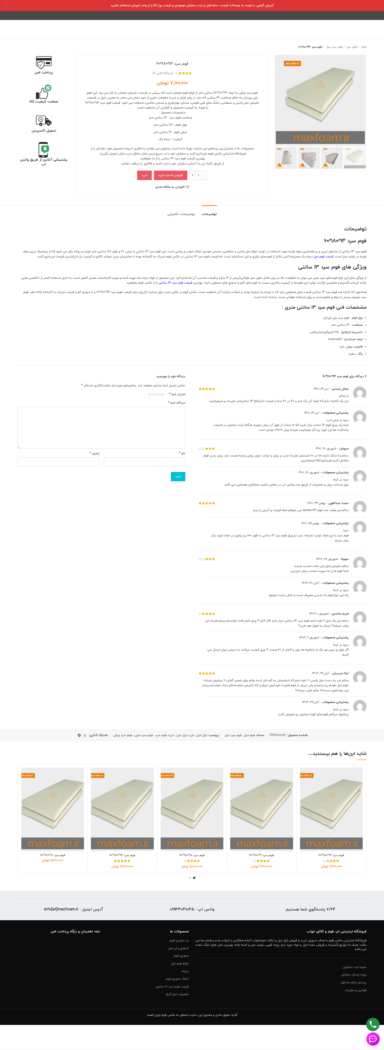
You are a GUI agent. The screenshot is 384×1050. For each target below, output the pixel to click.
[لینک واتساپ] (85, 735)
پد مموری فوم (179, 940)
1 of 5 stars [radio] (162, 394)
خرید (144, 175)
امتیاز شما (177, 394)
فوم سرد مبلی (143, 735)
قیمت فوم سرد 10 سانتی (172, 987)
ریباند (185, 971)
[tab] (209, 212)
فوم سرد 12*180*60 (331, 855)
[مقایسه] (303, 775)
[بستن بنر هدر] (5, 5)
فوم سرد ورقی (122, 735)
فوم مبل (351, 47)
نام (182, 453)
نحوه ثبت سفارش (354, 967)
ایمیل (94, 453)
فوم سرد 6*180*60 (261, 855)
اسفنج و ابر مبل (178, 948)
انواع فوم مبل (180, 963)
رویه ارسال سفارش (353, 975)
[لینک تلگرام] (79, 735)
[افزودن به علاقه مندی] (303, 795)
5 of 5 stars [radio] (149, 394)
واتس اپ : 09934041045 (192, 909)
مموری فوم (181, 956)
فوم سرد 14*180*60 (122, 855)
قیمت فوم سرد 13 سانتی (175, 283)
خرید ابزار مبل (185, 735)
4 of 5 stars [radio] (152, 394)
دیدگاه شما (176, 403)
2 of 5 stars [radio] (159, 394)
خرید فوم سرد (164, 735)
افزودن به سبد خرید (170, 175)
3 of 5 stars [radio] (156, 394)
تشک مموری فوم (177, 979)
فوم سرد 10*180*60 (192, 855)
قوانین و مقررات (355, 990)
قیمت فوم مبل (323, 257)
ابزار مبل (202, 735)
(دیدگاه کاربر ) (163, 73)
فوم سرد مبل (333, 47)
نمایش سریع (303, 785)
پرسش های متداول (353, 982)
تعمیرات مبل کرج (177, 994)
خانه (363, 47)
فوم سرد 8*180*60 (52, 855)
